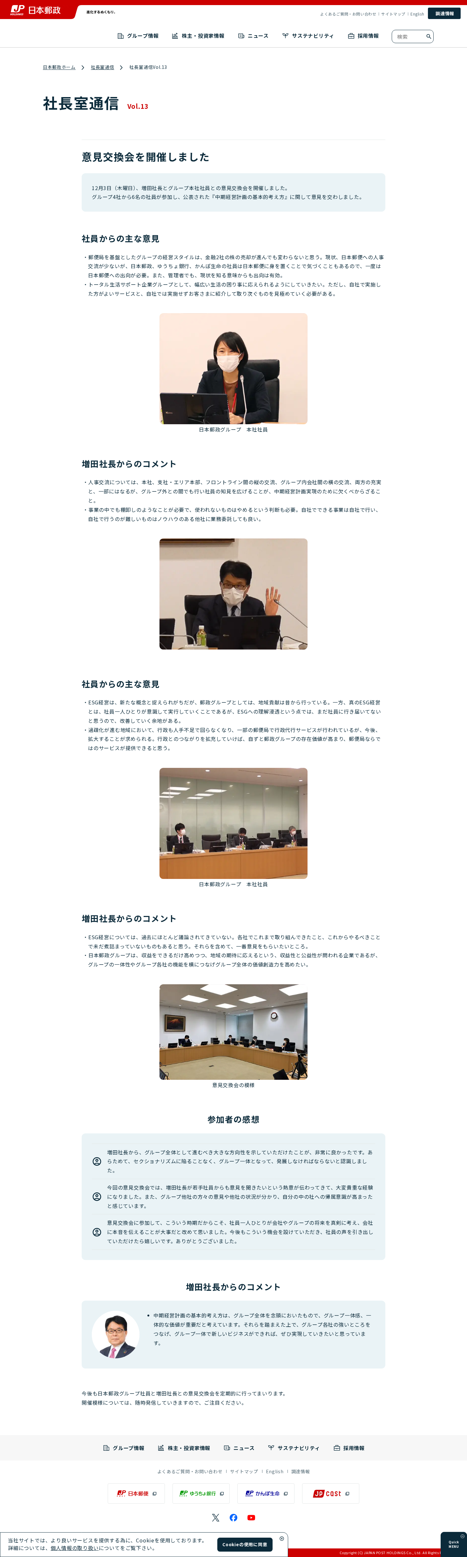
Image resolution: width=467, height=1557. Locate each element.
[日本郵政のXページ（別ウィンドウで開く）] (216, 1517)
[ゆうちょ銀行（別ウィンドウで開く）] (201, 1493)
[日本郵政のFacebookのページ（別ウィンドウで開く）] (233, 1517)
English (417, 13)
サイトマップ (393, 13)
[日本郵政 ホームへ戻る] (35, 10)
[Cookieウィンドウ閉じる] (281, 1538)
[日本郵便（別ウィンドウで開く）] (136, 1493)
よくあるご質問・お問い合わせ (348, 13)
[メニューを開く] (462, 1536)
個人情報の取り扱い (74, 1548)
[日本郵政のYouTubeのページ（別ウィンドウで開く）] (251, 1517)
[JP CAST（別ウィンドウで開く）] (330, 1493)
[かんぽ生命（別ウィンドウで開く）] (265, 1493)
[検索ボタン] (429, 36)
